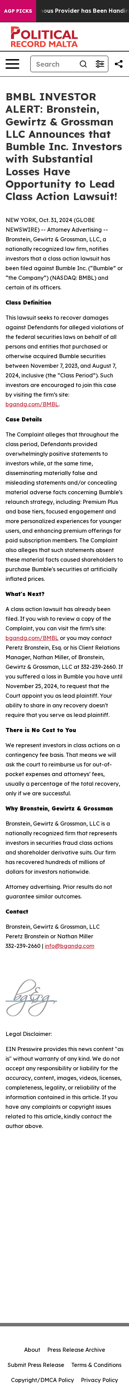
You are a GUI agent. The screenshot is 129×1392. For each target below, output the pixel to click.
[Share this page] (118, 64)
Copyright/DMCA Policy (42, 1380)
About (32, 1349)
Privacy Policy (99, 1380)
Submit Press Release (36, 1364)
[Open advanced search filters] (100, 64)
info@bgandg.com (69, 945)
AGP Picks (18, 11)
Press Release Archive (76, 1349)
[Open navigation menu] (12, 64)
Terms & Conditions (96, 1364)
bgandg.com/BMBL (32, 404)
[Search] (83, 64)
